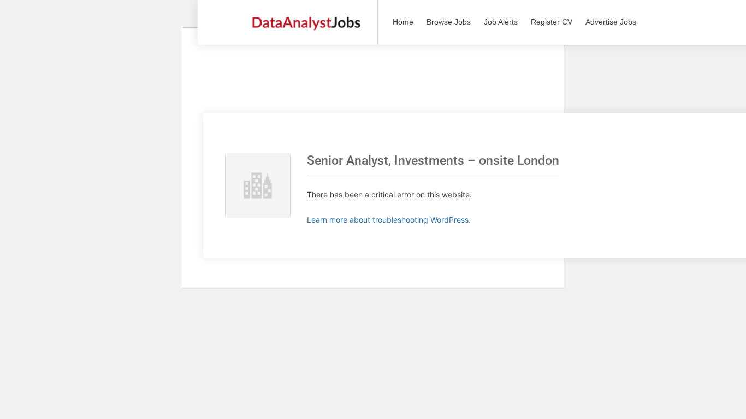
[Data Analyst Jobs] (306, 16)
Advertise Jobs (610, 21)
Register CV (551, 21)
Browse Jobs (449, 21)
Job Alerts (501, 21)
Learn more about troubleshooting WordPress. (389, 219)
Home (403, 21)
